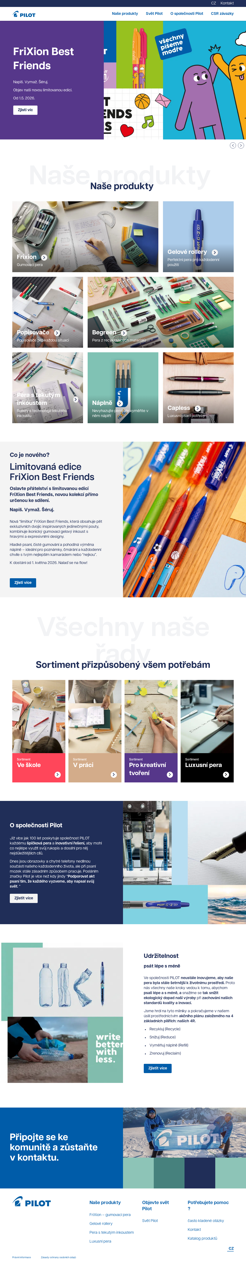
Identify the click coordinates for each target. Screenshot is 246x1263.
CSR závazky (222, 14)
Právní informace (21, 1257)
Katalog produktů (202, 1239)
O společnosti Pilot (186, 14)
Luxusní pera (100, 1242)
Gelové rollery (101, 1224)
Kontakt (194, 1230)
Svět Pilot (154, 14)
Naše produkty (125, 14)
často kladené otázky (206, 1221)
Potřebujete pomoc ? (208, 1206)
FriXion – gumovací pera (110, 1215)
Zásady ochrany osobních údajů (58, 1257)
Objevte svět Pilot (155, 1206)
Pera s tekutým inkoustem (112, 1233)
